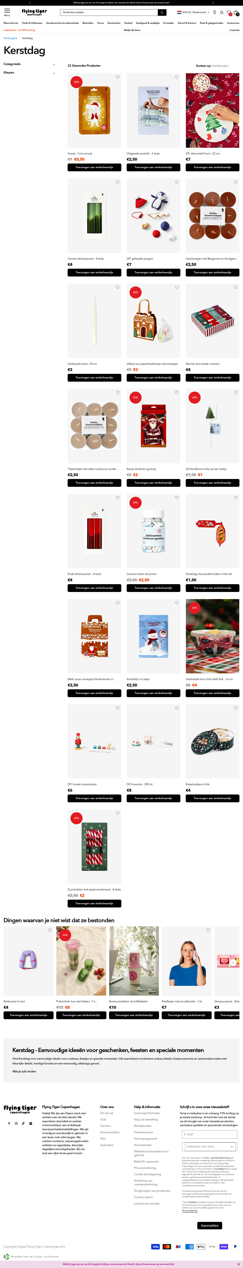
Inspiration (107, 1145)
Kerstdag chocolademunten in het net (209, 574)
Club (103, 1120)
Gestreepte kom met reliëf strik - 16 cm (209, 679)
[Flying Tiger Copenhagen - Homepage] (34, 12)
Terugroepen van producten (152, 1191)
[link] (214, 12)
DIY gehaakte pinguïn (140, 258)
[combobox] (210, 1146)
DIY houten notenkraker (82, 784)
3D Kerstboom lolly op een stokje (206, 469)
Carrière (105, 1126)
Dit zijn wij (106, 1113)
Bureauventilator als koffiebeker (128, 1001)
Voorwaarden (143, 1145)
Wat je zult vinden (24, 1072)
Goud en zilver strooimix (141, 574)
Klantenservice (143, 1132)
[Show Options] (231, 1146)
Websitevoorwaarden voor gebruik (151, 1153)
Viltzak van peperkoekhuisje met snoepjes (152, 364)
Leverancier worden (147, 1204)
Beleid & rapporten (146, 1162)
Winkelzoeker (143, 1126)
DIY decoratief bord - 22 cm (203, 153)
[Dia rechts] (233, 962)
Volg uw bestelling (146, 1120)
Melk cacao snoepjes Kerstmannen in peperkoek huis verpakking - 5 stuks (90, 679)
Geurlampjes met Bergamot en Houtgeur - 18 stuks (211, 258)
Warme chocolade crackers (202, 364)
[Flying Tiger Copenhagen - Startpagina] (20, 1109)
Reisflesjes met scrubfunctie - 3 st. (182, 1001)
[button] (7, 12)
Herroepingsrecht (145, 1139)
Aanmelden (210, 1226)
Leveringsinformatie (147, 1113)
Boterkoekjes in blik (198, 784)
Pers (103, 1139)
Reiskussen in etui (14, 1001)
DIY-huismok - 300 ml (139, 784)
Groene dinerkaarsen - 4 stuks (86, 258)
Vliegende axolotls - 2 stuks (143, 153)
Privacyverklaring (145, 1168)
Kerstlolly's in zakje (138, 679)
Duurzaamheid (109, 1132)
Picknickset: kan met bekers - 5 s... (76, 1001)
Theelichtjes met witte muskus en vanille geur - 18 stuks (92, 469)
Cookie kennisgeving (147, 1174)
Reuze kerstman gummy (141, 469)
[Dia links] (9, 962)
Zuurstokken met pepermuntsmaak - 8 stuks (94, 889)
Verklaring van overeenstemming (145, 1182)
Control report (143, 1197)
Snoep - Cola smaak (80, 153)
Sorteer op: (203, 65)
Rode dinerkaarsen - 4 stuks (84, 574)
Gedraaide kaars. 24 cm (82, 364)
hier (73, 1264)
